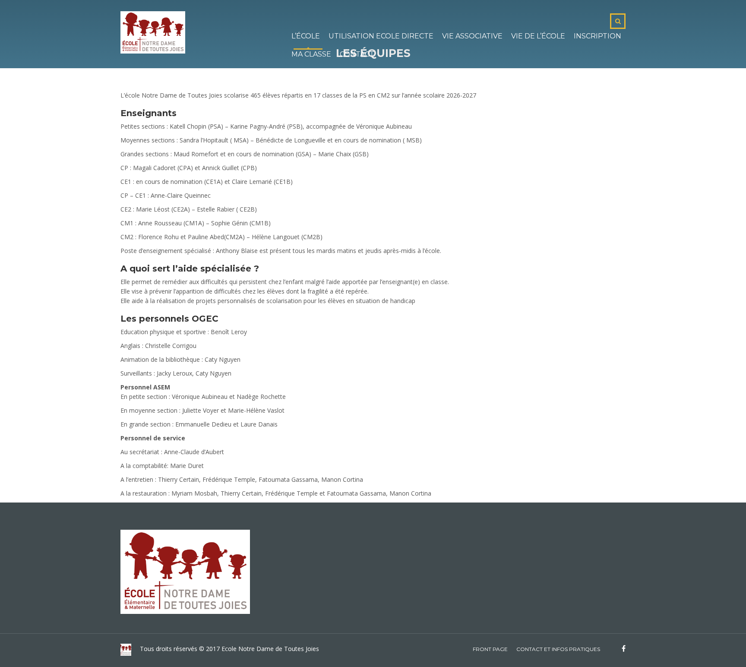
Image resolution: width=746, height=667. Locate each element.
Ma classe (311, 54)
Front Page (490, 649)
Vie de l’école (538, 36)
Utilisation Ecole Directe (381, 36)
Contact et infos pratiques (558, 649)
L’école (305, 36)
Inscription (597, 36)
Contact (357, 54)
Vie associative (472, 36)
